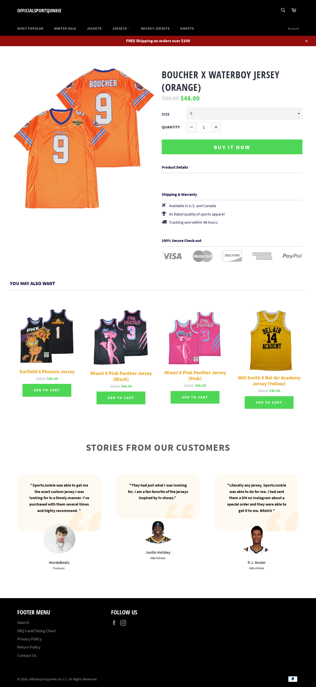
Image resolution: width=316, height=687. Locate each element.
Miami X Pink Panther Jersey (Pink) (195, 375)
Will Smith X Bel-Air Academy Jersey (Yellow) (269, 381)
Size (166, 114)
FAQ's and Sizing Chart (36, 630)
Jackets (94, 28)
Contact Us (27, 655)
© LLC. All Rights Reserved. (77, 679)
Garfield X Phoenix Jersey (47, 371)
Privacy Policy (29, 639)
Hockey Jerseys (155, 28)
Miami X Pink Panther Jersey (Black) (121, 376)
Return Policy (28, 647)
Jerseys (120, 28)
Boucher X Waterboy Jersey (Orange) (220, 80)
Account (293, 28)
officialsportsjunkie (39, 10)
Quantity (171, 127)
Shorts (187, 28)
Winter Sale (65, 28)
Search (23, 622)
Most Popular (30, 28)
